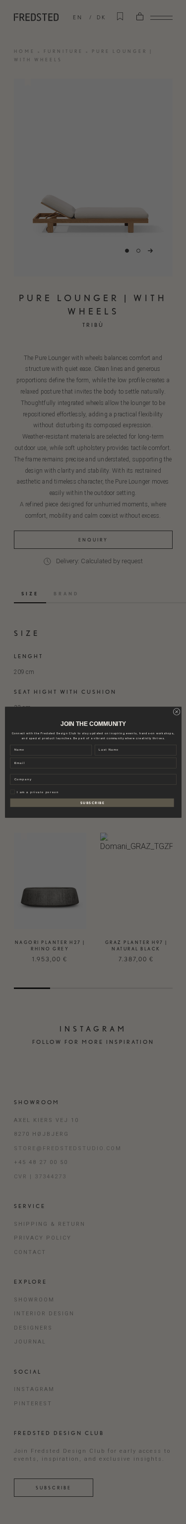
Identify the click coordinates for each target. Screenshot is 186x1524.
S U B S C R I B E (92, 803)
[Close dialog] (177, 712)
